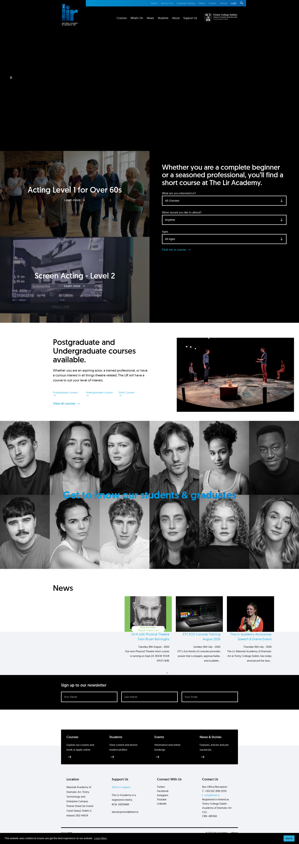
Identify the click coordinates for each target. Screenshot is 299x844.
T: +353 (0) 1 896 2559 (214, 791)
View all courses (64, 403)
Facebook (162, 791)
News (150, 18)
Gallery (202, 3)
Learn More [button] (100, 838)
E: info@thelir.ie (211, 795)
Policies (223, 3)
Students (163, 18)
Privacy (234, 832)
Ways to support (121, 787)
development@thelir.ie (125, 811)
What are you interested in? (179, 193)
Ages (165, 231)
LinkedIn (161, 803)
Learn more (72, 200)
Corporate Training (186, 3)
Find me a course (174, 249)
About (176, 18)
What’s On (137, 18)
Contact (212, 3)
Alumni (154, 3)
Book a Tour (167, 3)
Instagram (162, 795)
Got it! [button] (289, 838)
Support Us (190, 18)
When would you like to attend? (181, 212)
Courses (122, 18)
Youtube (161, 799)
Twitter (161, 786)
